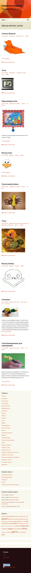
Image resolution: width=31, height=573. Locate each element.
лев (2, 523)
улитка (5, 532)
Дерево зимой (16, 506)
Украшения (4, 464)
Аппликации (5, 398)
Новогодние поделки (7, 432)
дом (9, 519)
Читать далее (6, 58)
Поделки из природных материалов (10, 457)
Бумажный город (6, 408)
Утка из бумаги (8, 34)
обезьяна (6, 526)
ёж (25, 532)
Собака (3, 482)
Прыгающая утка (9, 101)
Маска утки (7, 153)
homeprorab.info (6, 502)
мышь (3, 526)
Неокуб (3, 430)
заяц (27, 519)
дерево (5, 518)
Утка (4, 70)
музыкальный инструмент (22, 523)
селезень (24, 302)
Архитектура (5, 401)
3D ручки (4, 396)
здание (3, 521)
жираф (20, 519)
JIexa (3, 495)
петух (14, 526)
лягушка (5, 523)
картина (20, 72)
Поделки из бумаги (15, 103)
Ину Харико (4, 479)
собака (24, 528)
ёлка (3, 535)
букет (24, 516)
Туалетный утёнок (10, 184)
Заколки (4, 413)
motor (8, 303)
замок (24, 519)
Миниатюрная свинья (7, 477)
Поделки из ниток (6, 450)
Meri (27, 36)
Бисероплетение (15, 302)
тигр (3, 532)
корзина (22, 521)
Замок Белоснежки (14, 497)
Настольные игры (6, 428)
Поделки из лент (6, 447)
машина (9, 523)
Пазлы (3, 442)
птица (19, 36)
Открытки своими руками (8, 440)
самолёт (4, 529)
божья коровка (19, 516)
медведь (14, 523)
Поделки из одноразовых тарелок (10, 452)
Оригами (13, 36)
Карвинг (4, 415)
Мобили (3, 423)
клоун (14, 521)
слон (14, 529)
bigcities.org (5, 506)
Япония (9, 516)
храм (10, 532)
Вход (4, 555)
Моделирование (6, 425)
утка (22, 36)
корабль (19, 521)
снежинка (18, 529)
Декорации (4, 410)
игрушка (7, 521)
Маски (12, 155)
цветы (15, 531)
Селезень (6, 300)
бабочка (13, 516)
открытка (11, 526)
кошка (26, 521)
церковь (20, 532)
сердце (10, 528)
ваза (27, 516)
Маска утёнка (8, 264)
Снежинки (11, 495)
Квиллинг (13, 72)
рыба (27, 526)
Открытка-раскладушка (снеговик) (10, 484)
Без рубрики (5, 403)
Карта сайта (6, 557)
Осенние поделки (6, 437)
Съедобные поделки (7, 462)
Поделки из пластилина (16, 223)
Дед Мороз (4, 516)
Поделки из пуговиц (7, 459)
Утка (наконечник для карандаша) (12, 344)
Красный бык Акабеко (7, 475)
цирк (23, 532)
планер (17, 526)
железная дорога (15, 519)
